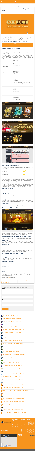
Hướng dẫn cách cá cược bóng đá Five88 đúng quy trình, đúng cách (13, 326)
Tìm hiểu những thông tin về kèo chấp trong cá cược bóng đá (12, 337)
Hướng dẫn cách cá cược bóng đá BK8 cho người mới (11, 406)
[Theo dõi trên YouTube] (29, 432)
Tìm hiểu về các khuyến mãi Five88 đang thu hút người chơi (12, 315)
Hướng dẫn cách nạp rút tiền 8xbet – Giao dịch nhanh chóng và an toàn (14, 373)
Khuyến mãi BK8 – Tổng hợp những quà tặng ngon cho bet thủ (12, 318)
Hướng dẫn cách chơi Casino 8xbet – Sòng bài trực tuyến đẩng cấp (13, 379)
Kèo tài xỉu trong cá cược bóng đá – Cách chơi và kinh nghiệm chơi (13, 343)
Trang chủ (4, 6)
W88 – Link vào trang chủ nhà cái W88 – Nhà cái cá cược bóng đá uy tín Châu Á (15, 404)
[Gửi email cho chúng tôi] (30, 430)
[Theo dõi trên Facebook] (27, 430)
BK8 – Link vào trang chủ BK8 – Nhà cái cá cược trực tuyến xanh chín (13, 398)
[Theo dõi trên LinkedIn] (27, 432)
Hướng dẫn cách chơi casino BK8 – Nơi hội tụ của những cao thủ (13, 409)
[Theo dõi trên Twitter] (29, 430)
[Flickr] (30, 432)
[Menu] (1, 2)
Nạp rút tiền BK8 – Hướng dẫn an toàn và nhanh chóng (11, 368)
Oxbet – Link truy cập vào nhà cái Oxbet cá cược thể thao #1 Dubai (13, 387)
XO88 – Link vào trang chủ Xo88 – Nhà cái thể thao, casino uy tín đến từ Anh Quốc (15, 384)
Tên (2, 295)
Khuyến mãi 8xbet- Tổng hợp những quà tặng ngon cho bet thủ (12, 321)
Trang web (3, 303)
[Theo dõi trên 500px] (32, 432)
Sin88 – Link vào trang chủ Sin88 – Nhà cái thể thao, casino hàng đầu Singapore (15, 390)
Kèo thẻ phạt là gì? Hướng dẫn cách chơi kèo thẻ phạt (11, 351)
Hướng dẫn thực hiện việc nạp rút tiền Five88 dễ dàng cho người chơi (13, 329)
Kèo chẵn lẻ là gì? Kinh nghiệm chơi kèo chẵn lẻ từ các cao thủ (12, 340)
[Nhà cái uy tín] (17, 1)
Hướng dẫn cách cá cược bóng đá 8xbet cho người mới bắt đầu (12, 376)
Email (3, 299)
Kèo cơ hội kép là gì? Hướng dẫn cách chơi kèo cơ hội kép (11, 357)
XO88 (9, 277)
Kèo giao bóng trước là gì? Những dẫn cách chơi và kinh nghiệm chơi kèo (14, 354)
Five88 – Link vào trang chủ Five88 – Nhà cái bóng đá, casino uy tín (13, 395)
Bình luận (3, 288)
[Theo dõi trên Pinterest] (32, 430)
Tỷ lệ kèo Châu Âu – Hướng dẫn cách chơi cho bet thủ (11, 362)
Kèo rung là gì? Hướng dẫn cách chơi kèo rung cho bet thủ (12, 348)
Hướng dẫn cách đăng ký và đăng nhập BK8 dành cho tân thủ (12, 365)
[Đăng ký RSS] (33, 430)
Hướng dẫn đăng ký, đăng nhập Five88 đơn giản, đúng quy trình (12, 332)
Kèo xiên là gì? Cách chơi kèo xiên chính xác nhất (10, 346)
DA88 (7, 430)
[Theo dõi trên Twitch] (33, 432)
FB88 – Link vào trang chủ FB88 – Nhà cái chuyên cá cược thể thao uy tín (14, 401)
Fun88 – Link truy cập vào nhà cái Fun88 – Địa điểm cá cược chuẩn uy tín (14, 412)
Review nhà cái (9, 6)
